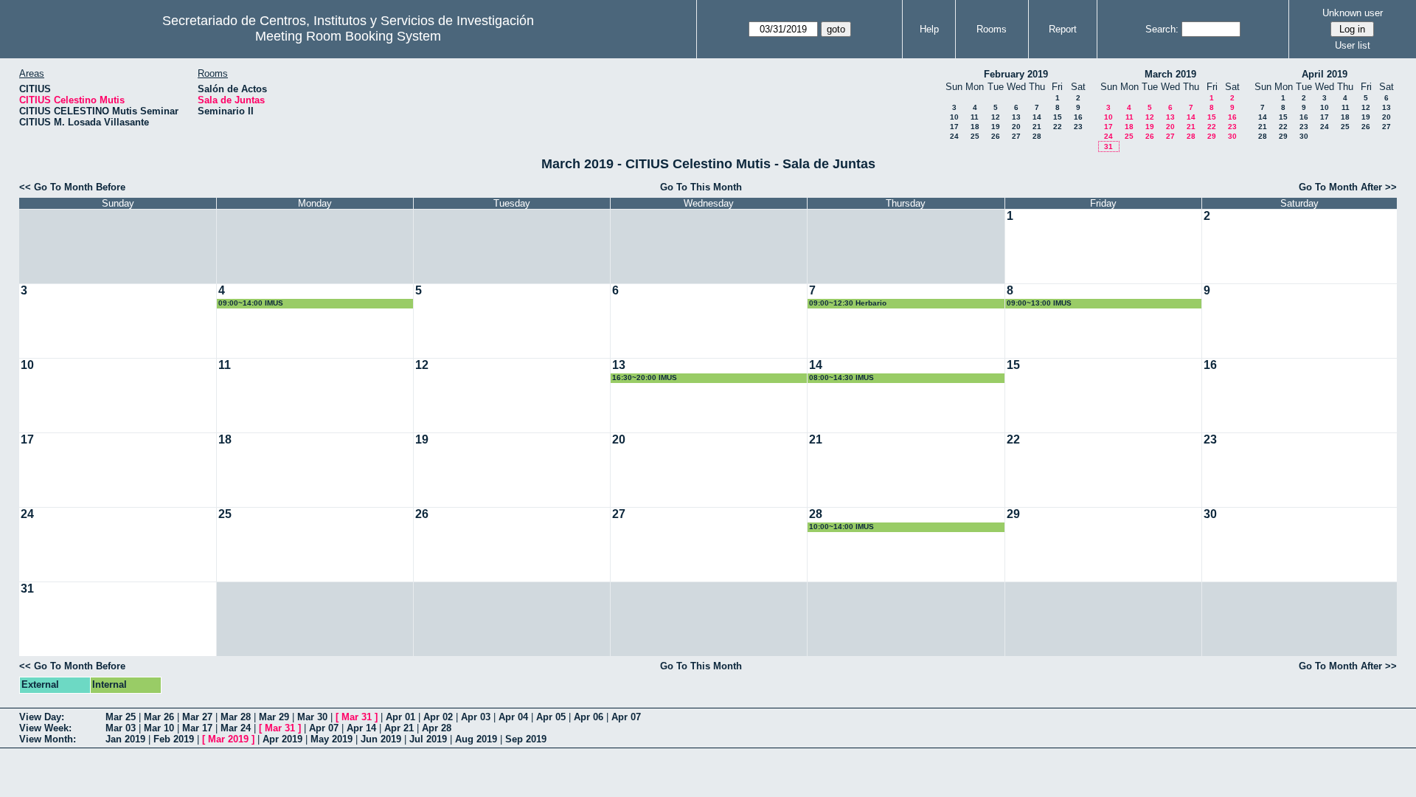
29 (1211, 136)
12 (995, 117)
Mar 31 (356, 716)
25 (975, 136)
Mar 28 (236, 716)
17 (954, 127)
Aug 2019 (476, 739)
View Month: (47, 739)
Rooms (991, 29)
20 (1016, 127)
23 (1078, 127)
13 (1016, 117)
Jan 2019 (125, 739)
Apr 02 (438, 716)
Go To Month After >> (1348, 187)
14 (1036, 117)
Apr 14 (361, 728)
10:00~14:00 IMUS (841, 526)
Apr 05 (551, 716)
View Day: (41, 716)
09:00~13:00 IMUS (1039, 303)
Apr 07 (626, 716)
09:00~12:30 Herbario (847, 303)
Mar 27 (197, 716)
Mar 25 (120, 716)
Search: (1162, 29)
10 (954, 117)
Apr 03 (475, 716)
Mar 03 (120, 728)
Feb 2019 (173, 739)
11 (975, 117)
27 (1016, 136)
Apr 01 (400, 716)
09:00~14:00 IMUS (250, 303)
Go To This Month (701, 187)
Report (1063, 29)
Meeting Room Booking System (348, 36)
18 (975, 127)
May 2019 (331, 739)
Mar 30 (312, 716)
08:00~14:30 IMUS (841, 377)
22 (1057, 127)
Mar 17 (197, 728)
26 (995, 136)
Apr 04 (513, 716)
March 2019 (1170, 74)
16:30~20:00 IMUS (644, 377)
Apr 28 (436, 728)
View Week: (45, 728)
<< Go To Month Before (72, 187)
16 (1078, 117)
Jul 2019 (428, 739)
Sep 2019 (525, 739)
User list (1352, 45)
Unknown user (1352, 12)
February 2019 (1016, 74)
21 (1036, 127)
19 (995, 127)
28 (1036, 136)
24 (954, 136)
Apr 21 (399, 728)
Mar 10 (159, 728)
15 (1057, 117)
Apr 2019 (282, 739)
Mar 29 (274, 716)
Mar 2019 (228, 739)
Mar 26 (159, 716)
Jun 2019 (381, 739)
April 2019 (1324, 74)
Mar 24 (236, 728)
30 (1232, 136)
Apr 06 (588, 716)
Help (929, 29)
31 (1108, 146)
